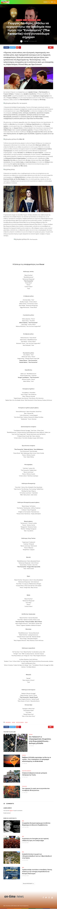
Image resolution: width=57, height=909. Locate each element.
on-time (26, 41)
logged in (11, 810)
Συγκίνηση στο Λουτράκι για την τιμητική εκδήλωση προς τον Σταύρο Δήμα (35, 839)
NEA (23, 821)
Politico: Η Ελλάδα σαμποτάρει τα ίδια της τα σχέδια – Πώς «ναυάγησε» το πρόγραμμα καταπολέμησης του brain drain (36, 759)
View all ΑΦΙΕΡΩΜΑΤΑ (28, 883)
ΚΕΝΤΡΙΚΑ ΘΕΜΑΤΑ (20, 722)
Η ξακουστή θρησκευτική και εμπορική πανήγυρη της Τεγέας (34, 774)
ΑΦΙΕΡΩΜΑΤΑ (8, 722)
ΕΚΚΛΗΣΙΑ (24, 786)
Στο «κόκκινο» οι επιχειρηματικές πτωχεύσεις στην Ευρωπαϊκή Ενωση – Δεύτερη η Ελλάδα (40, 740)
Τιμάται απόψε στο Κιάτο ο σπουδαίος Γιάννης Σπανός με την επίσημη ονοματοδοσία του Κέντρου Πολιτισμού (37, 871)
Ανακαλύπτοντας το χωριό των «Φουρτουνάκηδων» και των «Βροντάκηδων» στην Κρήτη (37, 856)
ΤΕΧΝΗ (26, 722)
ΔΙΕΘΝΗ (13, 722)
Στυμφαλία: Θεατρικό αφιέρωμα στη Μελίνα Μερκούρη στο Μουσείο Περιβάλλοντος (36, 824)
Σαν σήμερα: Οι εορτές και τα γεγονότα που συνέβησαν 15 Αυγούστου (36, 789)
